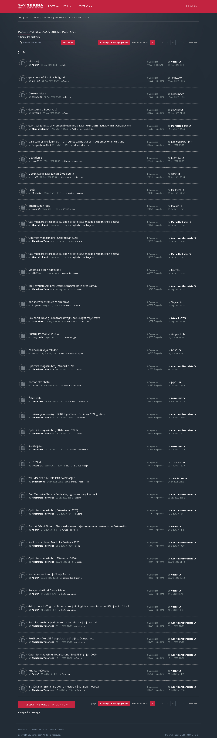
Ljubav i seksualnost (82, 145)
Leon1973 (37, 161)
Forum (67, 6)
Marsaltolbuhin (40, 128)
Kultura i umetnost (70, 530)
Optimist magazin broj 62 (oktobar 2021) (53, 237)
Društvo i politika (68, 594)
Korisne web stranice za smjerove (48, 302)
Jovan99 (36, 209)
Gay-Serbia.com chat (71, 385)
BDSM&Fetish (69, 209)
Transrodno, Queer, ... (71, 273)
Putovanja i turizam (71, 305)
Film (79, 497)
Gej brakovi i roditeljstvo (83, 129)
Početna (53, 6)
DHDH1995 (37, 401)
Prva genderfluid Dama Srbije (46, 590)
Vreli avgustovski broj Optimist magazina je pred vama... (62, 286)
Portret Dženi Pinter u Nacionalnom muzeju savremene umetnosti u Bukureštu (77, 526)
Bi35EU (35, 353)
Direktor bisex (37, 93)
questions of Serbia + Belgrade (47, 77)
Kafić (64, 65)
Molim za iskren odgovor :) (44, 270)
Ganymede (37, 337)
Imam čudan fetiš (39, 205)
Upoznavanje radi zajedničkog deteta (51, 173)
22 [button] (184, 42)
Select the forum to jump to (46, 704)
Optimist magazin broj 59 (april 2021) (51, 366)
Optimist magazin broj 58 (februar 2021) (53, 430)
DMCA (53, 729)
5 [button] (172, 42)
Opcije (93, 703)
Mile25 (35, 273)
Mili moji (34, 61)
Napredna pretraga (30, 36)
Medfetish (37, 193)
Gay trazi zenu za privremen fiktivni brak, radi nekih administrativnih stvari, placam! (79, 125)
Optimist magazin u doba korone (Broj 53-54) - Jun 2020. (62, 654)
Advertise (22, 729)
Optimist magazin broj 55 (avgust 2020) (52, 558)
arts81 (35, 177)
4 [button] (167, 42)
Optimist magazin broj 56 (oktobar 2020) (53, 510)
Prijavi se (191, 5)
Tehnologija (70, 337)
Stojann (36, 305)
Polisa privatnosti (39, 729)
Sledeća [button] (193, 42)
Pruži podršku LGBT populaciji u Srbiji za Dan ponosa (61, 638)
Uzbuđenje (35, 157)
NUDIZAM (34, 462)
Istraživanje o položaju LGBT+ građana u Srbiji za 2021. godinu (66, 414)
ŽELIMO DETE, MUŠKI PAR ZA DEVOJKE (51, 478)
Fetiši (31, 189)
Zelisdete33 (38, 481)
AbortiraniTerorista (43, 241)
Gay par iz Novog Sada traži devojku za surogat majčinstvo (64, 318)
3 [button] (162, 42)
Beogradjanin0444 (41, 144)
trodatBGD (37, 465)
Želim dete (34, 398)
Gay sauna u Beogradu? (42, 109)
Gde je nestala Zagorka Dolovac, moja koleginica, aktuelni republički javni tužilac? (78, 606)
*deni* (35, 64)
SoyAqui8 (36, 112)
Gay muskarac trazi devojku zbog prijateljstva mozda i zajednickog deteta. (73, 221)
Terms (61, 729)
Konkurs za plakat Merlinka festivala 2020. (54, 542)
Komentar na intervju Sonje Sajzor (49, 574)
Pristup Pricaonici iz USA (43, 334)
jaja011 (35, 385)
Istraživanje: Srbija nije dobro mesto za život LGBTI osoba (63, 686)
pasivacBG (37, 96)
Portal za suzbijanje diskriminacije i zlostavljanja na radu (63, 622)
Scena (66, 81)
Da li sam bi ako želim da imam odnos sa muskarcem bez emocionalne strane (76, 141)
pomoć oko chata (39, 382)
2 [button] (157, 42)
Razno (68, 97)
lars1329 (36, 80)
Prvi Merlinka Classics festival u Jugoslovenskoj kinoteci (62, 494)
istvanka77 (38, 321)
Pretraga (84, 6)
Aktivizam (81, 417)
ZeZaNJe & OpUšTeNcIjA (77, 465)
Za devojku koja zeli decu (43, 350)
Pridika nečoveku (39, 670)
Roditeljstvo (35, 446)
